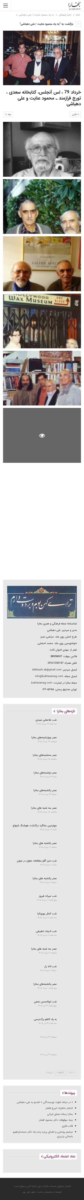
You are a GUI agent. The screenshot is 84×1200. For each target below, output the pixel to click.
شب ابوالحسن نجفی (45, 1002)
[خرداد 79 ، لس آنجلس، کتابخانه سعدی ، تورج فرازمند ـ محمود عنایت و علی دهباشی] (42, 149)
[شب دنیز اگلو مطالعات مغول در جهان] (68, 865)
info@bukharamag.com (49, 676)
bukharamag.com (41, 683)
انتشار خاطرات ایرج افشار (59, 1108)
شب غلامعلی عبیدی (46, 720)
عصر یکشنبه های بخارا (45, 878)
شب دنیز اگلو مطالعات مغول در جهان (37, 861)
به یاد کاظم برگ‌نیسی (45, 1019)
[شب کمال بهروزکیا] (68, 918)
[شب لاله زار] (68, 971)
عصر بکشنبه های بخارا (45, 843)
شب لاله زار (50, 966)
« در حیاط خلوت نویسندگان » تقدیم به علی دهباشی (45, 1102)
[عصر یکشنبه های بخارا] (68, 883)
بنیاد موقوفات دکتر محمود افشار (56, 1120)
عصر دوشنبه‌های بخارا (45, 773)
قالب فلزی (67, 1126)
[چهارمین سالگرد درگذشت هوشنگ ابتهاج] (68, 830)
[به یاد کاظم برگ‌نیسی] (68, 1024)
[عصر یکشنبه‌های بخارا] (68, 795)
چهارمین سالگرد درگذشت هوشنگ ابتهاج (35, 825)
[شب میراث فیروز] (68, 901)
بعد (9, 114)
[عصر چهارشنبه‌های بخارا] (68, 742)
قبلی (74, 114)
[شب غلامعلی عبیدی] (68, 724)
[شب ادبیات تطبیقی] (68, 936)
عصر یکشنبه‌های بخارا (45, 790)
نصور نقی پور (28, 1192)
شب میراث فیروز (48, 896)
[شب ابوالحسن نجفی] (68, 1006)
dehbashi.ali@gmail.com (47, 670)
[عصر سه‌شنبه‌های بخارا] (68, 760)
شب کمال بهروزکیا (47, 913)
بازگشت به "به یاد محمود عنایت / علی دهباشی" (47, 24)
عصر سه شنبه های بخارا (44, 808)
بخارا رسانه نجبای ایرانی (60, 1114)
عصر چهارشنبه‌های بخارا (44, 737)
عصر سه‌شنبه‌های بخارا (45, 755)
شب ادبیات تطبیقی (46, 931)
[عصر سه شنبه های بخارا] (68, 813)
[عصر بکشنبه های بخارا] (68, 848)
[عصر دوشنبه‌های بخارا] (68, 777)
